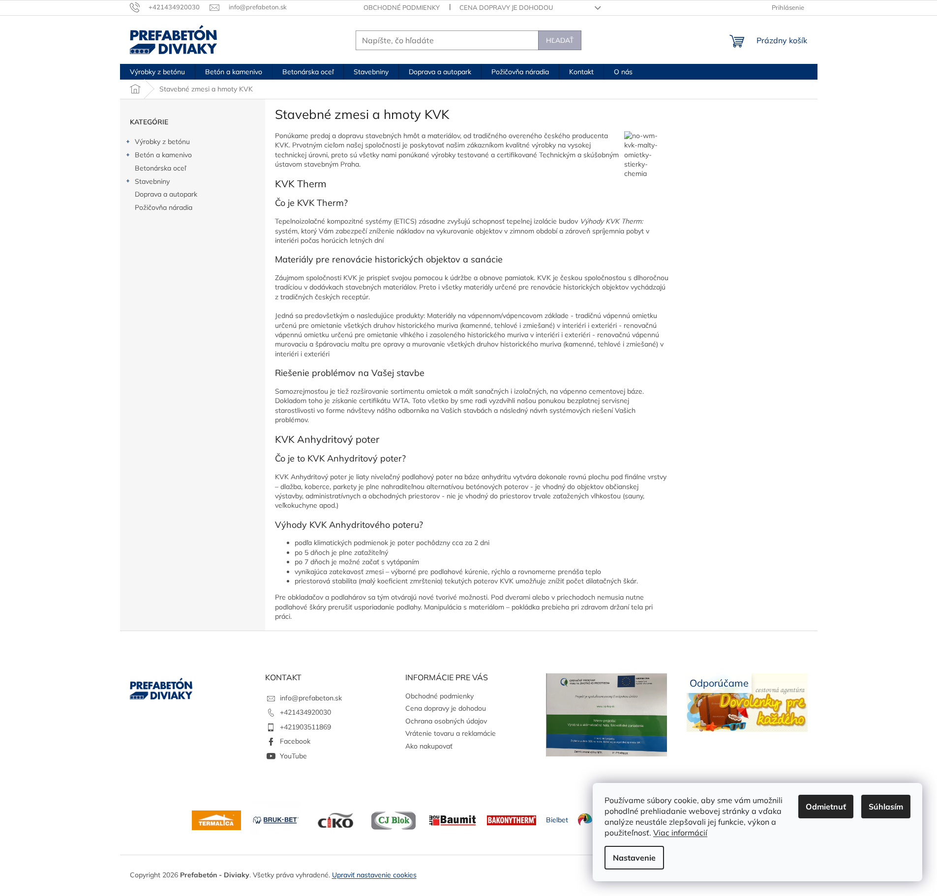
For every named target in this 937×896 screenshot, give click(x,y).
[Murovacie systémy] (216, 819)
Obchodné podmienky (401, 7)
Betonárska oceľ (160, 168)
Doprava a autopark (166, 194)
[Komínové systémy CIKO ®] (334, 819)
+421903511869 (305, 727)
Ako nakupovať (429, 746)
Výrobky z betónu (162, 141)
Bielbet (557, 819)
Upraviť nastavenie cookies (374, 874)
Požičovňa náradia (163, 207)
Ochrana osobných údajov (446, 721)
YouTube (293, 755)
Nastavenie (634, 858)
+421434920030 (305, 712)
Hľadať (560, 40)
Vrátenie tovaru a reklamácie (450, 733)
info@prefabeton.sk (311, 698)
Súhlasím (886, 806)
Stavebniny (152, 181)
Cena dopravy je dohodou (506, 7)
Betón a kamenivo (163, 154)
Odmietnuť (826, 806)
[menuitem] (157, 72)
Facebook (295, 741)
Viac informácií (680, 833)
